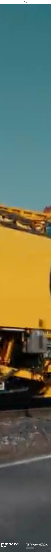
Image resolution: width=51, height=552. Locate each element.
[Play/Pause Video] (49, 549)
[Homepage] (25, 2)
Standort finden (29, 548)
